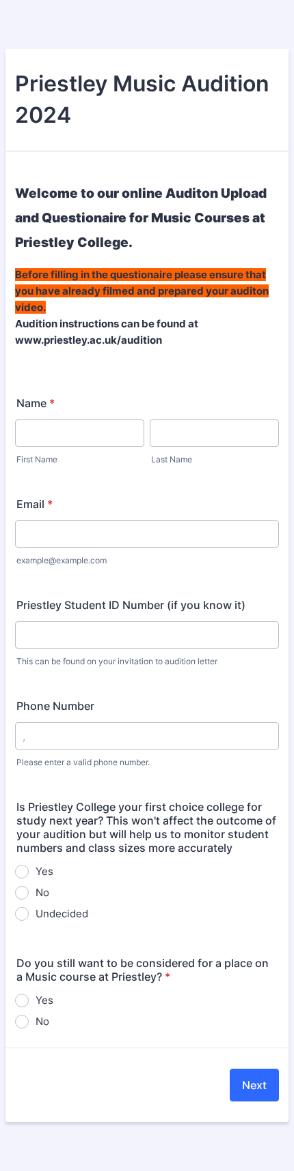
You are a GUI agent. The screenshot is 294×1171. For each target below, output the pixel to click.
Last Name (171, 459)
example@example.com (61, 560)
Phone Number (55, 706)
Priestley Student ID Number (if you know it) (130, 605)
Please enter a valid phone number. (83, 762)
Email (34, 504)
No (42, 892)
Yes (44, 871)
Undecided (62, 913)
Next (254, 1085)
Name (35, 403)
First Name (36, 459)
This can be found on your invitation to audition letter (116, 661)
